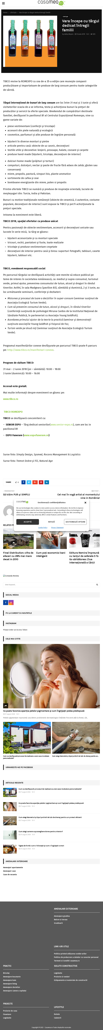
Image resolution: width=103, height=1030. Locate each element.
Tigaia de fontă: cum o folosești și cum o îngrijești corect (41, 846)
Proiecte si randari (62, 977)
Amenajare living (10, 984)
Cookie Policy (42, 527)
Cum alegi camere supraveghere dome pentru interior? (41, 831)
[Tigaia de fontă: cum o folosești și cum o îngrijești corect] (10, 849)
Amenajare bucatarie (11, 977)
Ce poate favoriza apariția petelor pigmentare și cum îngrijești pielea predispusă (43, 710)
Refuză (51, 522)
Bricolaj (6, 973)
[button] (85, 502)
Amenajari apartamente (13, 867)
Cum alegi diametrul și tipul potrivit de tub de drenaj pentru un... (75, 756)
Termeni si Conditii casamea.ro (67, 961)
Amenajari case (9, 871)
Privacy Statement (57, 527)
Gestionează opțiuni (75, 522)
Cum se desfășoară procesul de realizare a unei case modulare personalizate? (50, 789)
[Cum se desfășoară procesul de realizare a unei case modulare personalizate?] (27, 738)
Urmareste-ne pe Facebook (19, 767)
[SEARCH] (97, 584)
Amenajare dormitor (11, 987)
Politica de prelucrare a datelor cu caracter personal (76, 957)
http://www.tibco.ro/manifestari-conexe (30, 349)
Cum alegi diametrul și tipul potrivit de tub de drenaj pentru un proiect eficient (50, 817)
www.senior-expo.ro (61, 424)
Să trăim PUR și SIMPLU (16, 494)
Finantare (7, 1014)
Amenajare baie (9, 980)
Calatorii (57, 1018)
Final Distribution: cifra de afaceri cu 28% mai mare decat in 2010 (18, 556)
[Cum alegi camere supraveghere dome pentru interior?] (10, 834)
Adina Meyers (68, 34)
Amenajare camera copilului (14, 991)
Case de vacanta (10, 874)
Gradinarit (58, 923)
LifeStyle (65, 16)
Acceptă (28, 522)
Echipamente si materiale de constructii (70, 980)
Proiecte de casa (10, 1011)
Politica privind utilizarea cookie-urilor (70, 954)
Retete (57, 1014)
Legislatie (7, 1018)
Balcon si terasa (60, 920)
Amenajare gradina (62, 916)
